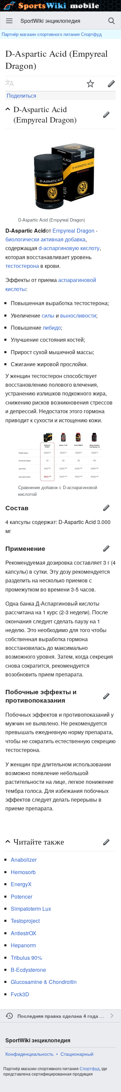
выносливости (78, 315)
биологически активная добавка (45, 239)
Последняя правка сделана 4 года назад (65, 1015)
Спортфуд (89, 1068)
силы (48, 315)
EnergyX (21, 884)
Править (106, 114)
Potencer (21, 896)
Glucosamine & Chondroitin (44, 982)
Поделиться (20, 95)
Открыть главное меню (9, 21)
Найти (111, 21)
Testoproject (25, 920)
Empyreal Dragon (73, 230)
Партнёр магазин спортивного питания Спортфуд (52, 34)
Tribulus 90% (26, 957)
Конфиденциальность (29, 1053)
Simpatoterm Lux (31, 908)
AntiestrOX (23, 933)
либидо (52, 327)
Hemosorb (23, 872)
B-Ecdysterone (28, 970)
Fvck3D (20, 994)
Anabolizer (24, 859)
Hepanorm (23, 945)
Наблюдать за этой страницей (90, 83)
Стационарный (77, 1053)
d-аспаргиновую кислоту (69, 248)
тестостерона (22, 266)
